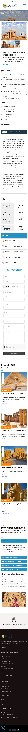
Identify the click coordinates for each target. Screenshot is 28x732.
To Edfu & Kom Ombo (11, 132)
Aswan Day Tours (5, 686)
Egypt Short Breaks (5, 661)
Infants (5, 312)
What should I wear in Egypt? (10, 569)
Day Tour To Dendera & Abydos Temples (14, 504)
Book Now (14, 353)
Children (5, 304)
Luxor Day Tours (14, 15)
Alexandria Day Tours (6, 679)
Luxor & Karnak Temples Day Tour (12, 467)
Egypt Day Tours (7, 15)
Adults (5, 296)
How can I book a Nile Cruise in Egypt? (12, 565)
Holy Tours (3, 671)
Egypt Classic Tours (5, 656)
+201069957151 (8, 1)
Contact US (3, 701)
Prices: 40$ (6, 427)
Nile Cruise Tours (5, 658)
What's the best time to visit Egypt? (12, 561)
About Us (3, 699)
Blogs (2, 704)
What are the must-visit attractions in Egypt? (14, 540)
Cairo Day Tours (5, 681)
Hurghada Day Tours (6, 691)
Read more (5, 403)
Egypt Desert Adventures (7, 668)
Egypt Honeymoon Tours (7, 663)
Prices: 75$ (6, 500)
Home (2, 15)
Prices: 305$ (7, 390)
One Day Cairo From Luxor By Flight (12, 393)
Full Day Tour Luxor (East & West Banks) (14, 430)
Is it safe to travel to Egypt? (10, 557)
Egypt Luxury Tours (5, 666)
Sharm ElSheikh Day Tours (7, 688)
